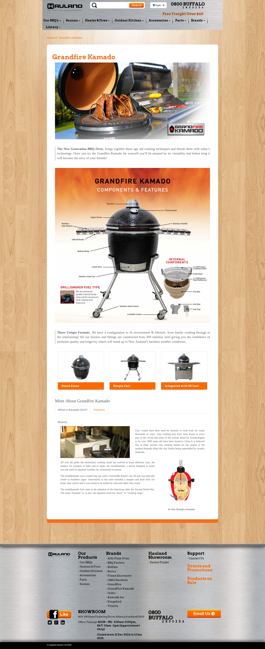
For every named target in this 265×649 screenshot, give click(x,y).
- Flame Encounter (119, 575)
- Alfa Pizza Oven (117, 558)
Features (99, 409)
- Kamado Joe (115, 597)
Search (136, 5)
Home (51, 37)
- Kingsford (113, 601)
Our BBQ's (51, 20)
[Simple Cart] (133, 367)
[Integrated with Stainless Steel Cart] (184, 367)
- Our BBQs (85, 562)
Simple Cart (121, 385)
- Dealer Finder (158, 562)
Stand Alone (70, 385)
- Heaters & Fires (89, 566)
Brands (197, 20)
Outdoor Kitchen (128, 20)
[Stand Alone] (81, 367)
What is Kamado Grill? (72, 409)
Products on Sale (199, 580)
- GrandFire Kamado (120, 588)
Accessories (158, 20)
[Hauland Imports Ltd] (65, 6)
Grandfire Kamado (70, 37)
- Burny (111, 571)
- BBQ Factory (115, 562)
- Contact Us (195, 558)
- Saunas (84, 584)
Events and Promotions (199, 568)
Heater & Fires (96, 20)
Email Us (202, 613)
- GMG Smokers (117, 580)
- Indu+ (111, 593)
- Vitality (112, 606)
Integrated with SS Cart (182, 385)
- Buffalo (112, 567)
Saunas (72, 20)
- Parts (82, 579)
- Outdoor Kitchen (90, 571)
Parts (179, 20)
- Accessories (87, 575)
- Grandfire (113, 584)
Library (52, 27)
